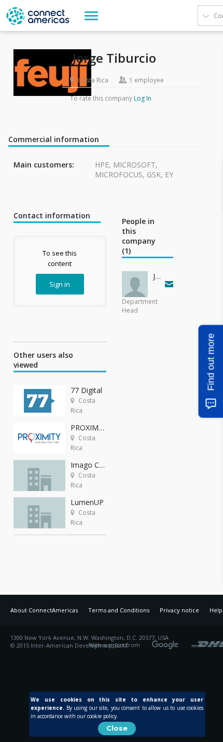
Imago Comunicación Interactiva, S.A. (88, 465)
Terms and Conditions (118, 610)
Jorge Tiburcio (156, 276)
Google (167, 641)
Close (117, 728)
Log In (142, 98)
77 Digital (86, 390)
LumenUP (87, 502)
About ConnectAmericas (44, 610)
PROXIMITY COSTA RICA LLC (88, 427)
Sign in (59, 284)
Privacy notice (179, 610)
